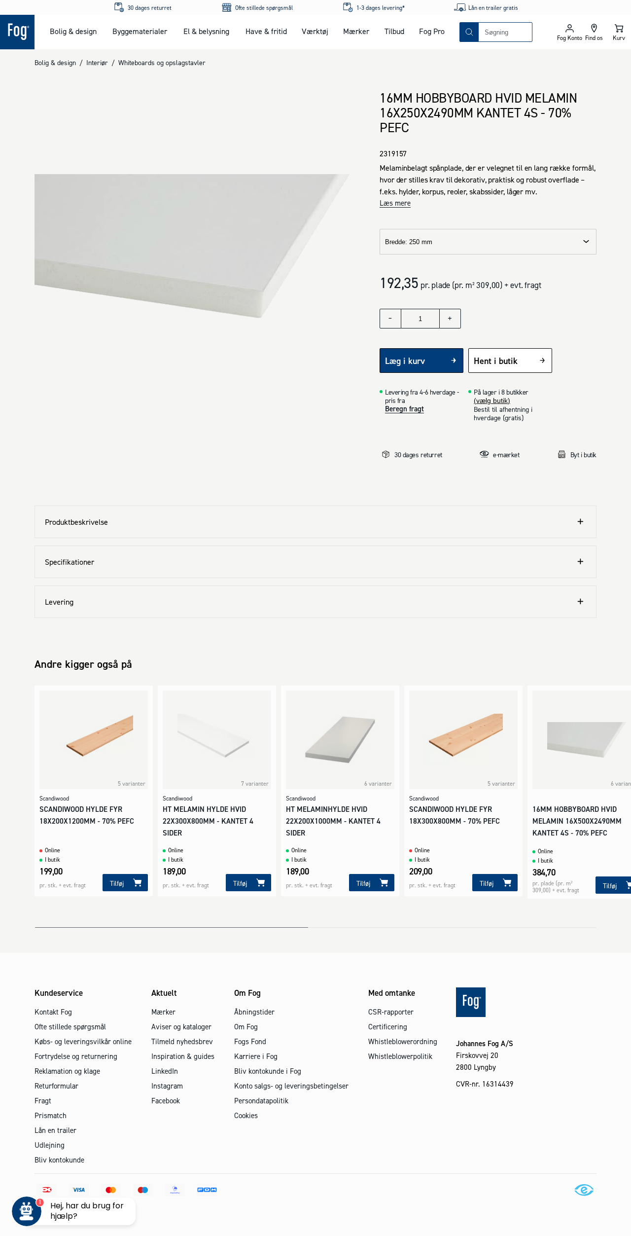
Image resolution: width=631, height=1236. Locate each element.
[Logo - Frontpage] (17, 32)
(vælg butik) (492, 400)
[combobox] (505, 32)
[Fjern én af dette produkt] (390, 318)
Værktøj (315, 31)
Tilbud (394, 31)
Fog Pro (432, 31)
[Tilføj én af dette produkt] (450, 318)
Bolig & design (73, 31)
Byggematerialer (139, 31)
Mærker (356, 31)
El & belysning (206, 31)
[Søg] (469, 32)
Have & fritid (266, 31)
